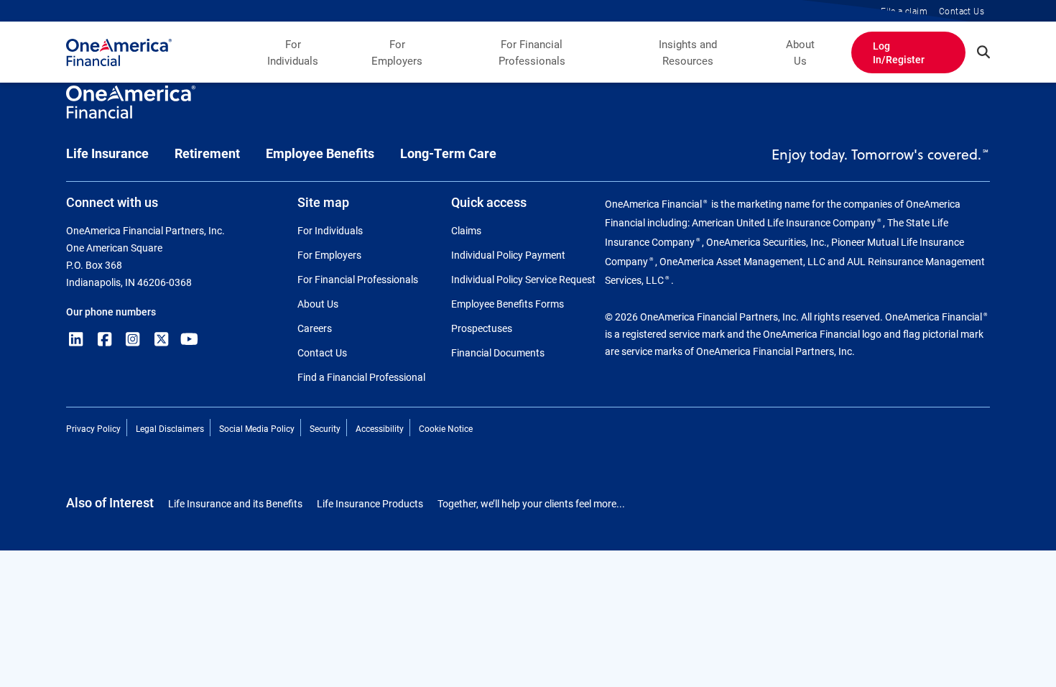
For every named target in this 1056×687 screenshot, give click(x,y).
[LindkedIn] (76, 339)
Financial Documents (498, 352)
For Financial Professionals (532, 52)
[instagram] (133, 339)
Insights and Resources (688, 52)
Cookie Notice (446, 428)
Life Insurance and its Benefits (235, 503)
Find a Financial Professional (361, 377)
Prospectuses (481, 328)
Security (325, 428)
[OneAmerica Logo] (130, 109)
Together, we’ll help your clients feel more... (531, 503)
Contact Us (322, 352)
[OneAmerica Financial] (119, 52)
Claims (466, 230)
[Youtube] (190, 339)
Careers (314, 328)
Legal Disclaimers (170, 428)
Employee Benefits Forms (507, 303)
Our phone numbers (111, 311)
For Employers (396, 52)
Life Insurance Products (370, 503)
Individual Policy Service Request (523, 279)
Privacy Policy (93, 428)
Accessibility (380, 428)
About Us (800, 52)
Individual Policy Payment (508, 255)
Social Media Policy (257, 428)
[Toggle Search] (983, 51)
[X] (162, 339)
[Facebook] (105, 339)
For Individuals (292, 52)
